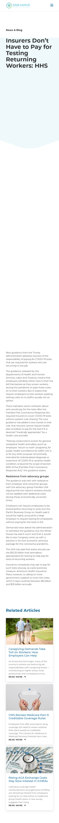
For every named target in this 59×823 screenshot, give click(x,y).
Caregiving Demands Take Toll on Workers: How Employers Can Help (27, 652)
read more (16, 676)
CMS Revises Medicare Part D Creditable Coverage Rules (29, 716)
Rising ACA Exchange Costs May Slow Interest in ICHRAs (28, 779)
